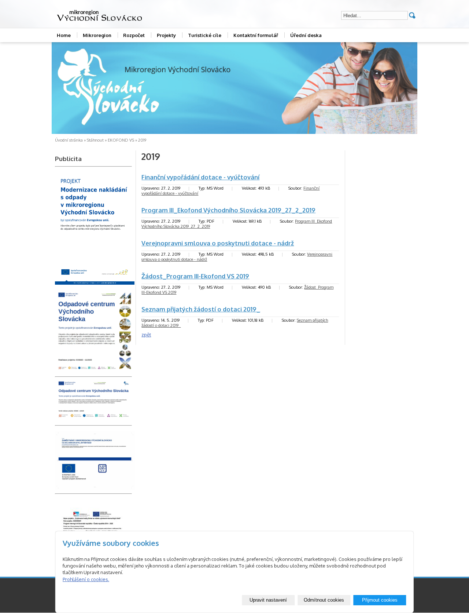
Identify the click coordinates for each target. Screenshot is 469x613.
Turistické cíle (204, 35)
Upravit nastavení (268, 600)
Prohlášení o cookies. (86, 579)
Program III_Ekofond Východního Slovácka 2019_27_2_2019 (228, 210)
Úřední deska (306, 35)
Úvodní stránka (69, 140)
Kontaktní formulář (255, 35)
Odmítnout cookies (324, 600)
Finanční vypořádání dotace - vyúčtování (200, 177)
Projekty (166, 35)
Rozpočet (134, 35)
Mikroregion (97, 35)
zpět (146, 334)
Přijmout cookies (380, 600)
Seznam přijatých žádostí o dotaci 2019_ (200, 309)
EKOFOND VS (121, 140)
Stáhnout (95, 140)
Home (64, 35)
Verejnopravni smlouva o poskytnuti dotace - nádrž (217, 243)
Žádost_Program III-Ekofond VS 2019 (195, 276)
